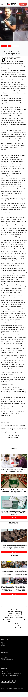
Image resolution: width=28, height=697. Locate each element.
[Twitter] (11, 438)
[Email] (15, 438)
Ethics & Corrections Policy (7, 659)
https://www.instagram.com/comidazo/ (13, 428)
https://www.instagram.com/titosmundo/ (14, 425)
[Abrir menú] (2, 4)
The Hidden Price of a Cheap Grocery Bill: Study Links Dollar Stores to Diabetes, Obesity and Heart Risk (14, 491)
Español (6, 0)
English (2, 0)
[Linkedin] (13, 438)
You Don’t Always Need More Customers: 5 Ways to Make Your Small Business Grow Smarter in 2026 (20, 573)
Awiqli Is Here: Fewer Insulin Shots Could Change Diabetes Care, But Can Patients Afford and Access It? (14, 513)
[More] (19, 438)
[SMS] (17, 438)
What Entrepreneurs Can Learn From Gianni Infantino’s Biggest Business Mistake (21, 588)
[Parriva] (11, 4)
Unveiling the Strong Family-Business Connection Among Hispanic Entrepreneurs (12, 413)
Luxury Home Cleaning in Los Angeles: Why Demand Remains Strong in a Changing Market (7, 588)
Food (9, 46)
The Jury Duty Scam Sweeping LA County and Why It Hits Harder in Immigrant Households (14, 547)
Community (4, 46)
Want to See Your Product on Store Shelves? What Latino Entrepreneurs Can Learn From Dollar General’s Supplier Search (7, 573)
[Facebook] (9, 438)
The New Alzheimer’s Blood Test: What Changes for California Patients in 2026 (14, 470)
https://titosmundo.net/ (8, 432)
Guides (2, 654)
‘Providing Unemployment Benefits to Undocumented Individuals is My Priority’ (19, 620)
